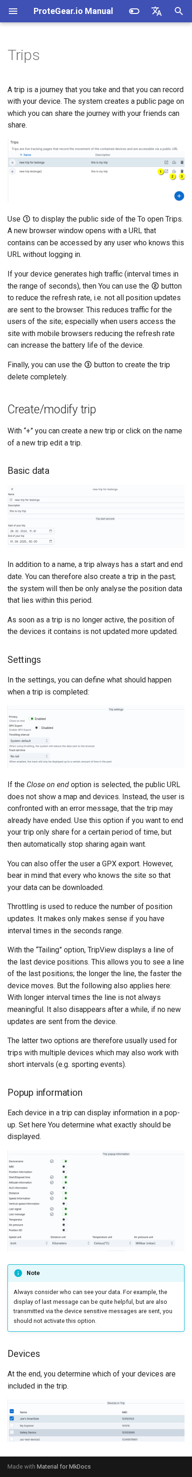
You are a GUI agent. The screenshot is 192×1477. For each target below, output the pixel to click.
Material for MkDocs (64, 1466)
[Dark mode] (134, 11)
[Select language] (156, 11)
